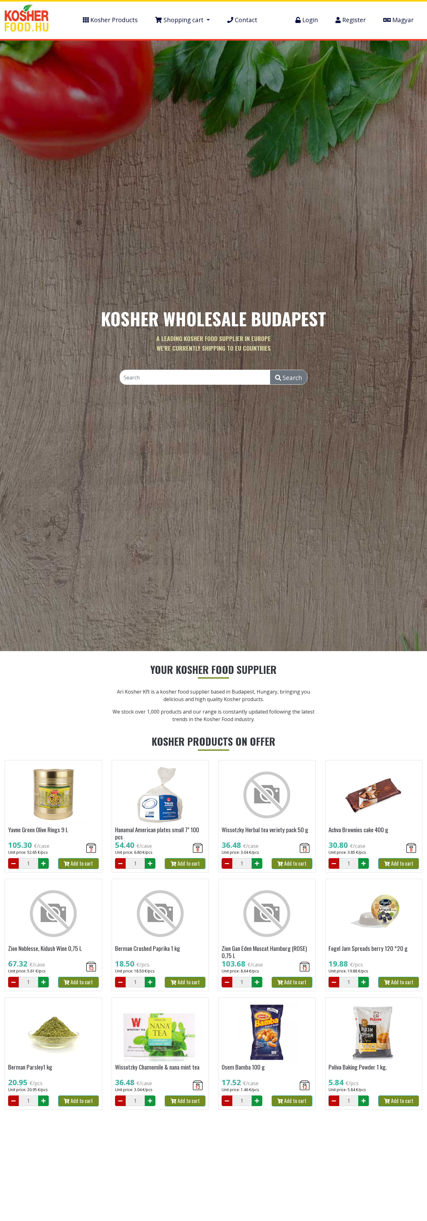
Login (309, 20)
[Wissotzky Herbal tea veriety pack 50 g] (267, 795)
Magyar (402, 20)
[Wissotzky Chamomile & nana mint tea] (160, 1032)
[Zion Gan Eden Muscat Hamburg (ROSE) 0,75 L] (267, 913)
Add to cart (81, 863)
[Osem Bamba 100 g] (267, 1032)
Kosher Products (113, 20)
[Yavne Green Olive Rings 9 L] (53, 795)
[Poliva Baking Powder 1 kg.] (374, 1032)
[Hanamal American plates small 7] (160, 795)
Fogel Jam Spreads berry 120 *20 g (368, 948)
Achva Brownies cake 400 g (358, 829)
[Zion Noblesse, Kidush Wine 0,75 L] (53, 913)
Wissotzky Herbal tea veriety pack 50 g (265, 829)
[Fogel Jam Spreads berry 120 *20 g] (374, 913)
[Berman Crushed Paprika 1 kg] (160, 913)
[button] (182, 20)
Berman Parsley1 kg (30, 1066)
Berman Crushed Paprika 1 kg (147, 948)
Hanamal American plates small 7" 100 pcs (157, 833)
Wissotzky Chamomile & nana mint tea (157, 1066)
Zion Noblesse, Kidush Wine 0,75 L (45, 948)
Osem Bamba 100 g (243, 1066)
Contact (245, 20)
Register (353, 20)
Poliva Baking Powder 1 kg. (358, 1066)
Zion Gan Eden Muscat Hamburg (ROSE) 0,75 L (264, 952)
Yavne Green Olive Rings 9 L (38, 829)
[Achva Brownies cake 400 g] (374, 795)
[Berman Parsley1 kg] (53, 1032)
